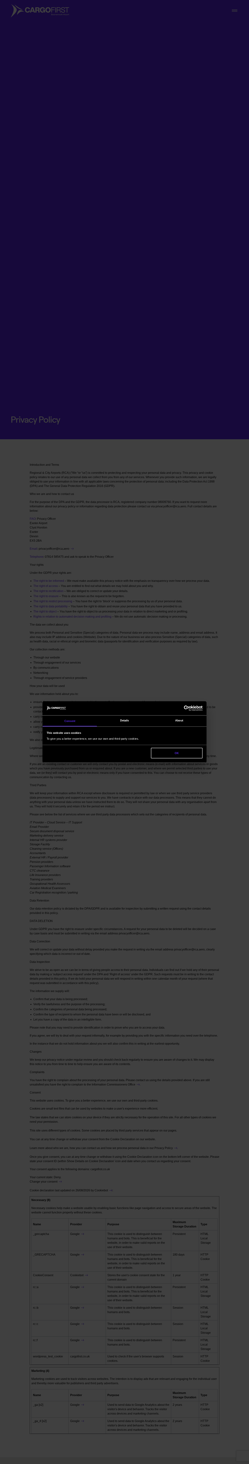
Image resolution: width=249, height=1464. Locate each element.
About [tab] (179, 720)
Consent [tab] (69, 720)
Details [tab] (124, 720)
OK (177, 753)
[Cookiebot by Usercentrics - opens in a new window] (187, 708)
